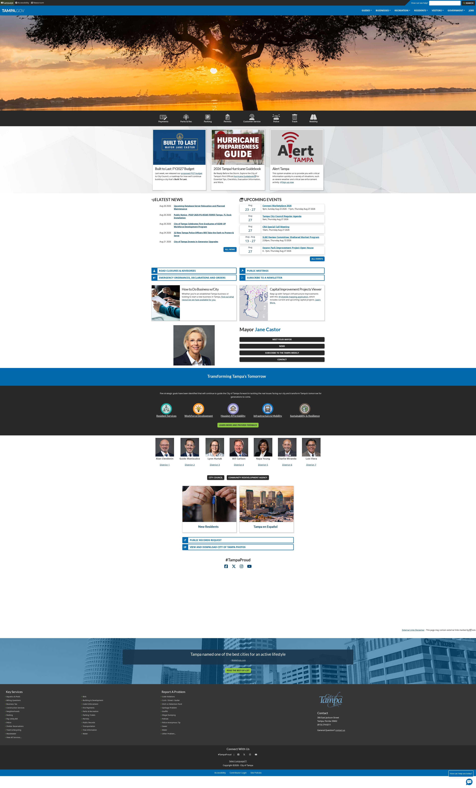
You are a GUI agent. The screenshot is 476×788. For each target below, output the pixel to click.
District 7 (311, 464)
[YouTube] (256, 754)
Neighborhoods (12, 711)
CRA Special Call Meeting (276, 226)
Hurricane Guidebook (244, 176)
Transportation (89, 726)
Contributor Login (238, 772)
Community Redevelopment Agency (247, 477)
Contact (282, 359)
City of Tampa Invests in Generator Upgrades (196, 241)
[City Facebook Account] (226, 566)
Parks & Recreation (90, 711)
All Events (317, 259)
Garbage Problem (169, 708)
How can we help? (419, 3)
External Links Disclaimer (413, 630)
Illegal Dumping (169, 715)
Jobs (471, 10)
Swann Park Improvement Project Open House (288, 247)
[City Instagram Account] (241, 566)
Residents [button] (420, 10)
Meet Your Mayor (282, 339)
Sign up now (288, 182)
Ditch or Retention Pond (172, 704)
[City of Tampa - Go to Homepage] (13, 10)
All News (230, 249)
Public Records (89, 722)
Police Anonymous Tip (171, 722)
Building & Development (93, 700)
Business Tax (11, 704)
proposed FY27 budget (191, 173)
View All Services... (14, 737)
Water (85, 733)
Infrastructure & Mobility (267, 415)
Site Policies (256, 772)
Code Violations (168, 696)
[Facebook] (238, 754)
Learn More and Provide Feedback (238, 425)
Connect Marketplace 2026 (277, 205)
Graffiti (165, 711)
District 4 (239, 464)
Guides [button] (366, 10)
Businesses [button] (382, 10)
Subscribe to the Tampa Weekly (282, 352)
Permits (86, 719)
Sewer (164, 726)
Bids (84, 696)
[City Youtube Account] (249, 566)
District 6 (287, 464)
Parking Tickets (89, 715)
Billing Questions (13, 700)
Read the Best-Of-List (238, 670)
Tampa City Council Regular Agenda (282, 216)
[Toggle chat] (469, 781)
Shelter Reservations (15, 726)
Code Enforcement (90, 704)
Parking (9, 715)
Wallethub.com (239, 660)
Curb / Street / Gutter (171, 700)
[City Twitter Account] (234, 566)
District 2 (190, 464)
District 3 (215, 464)
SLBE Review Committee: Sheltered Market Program (291, 237)
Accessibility (220, 772)
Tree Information (90, 730)
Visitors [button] (437, 10)
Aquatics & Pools (13, 696)
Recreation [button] (401, 10)
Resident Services (166, 415)
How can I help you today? (461, 773)
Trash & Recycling (13, 730)
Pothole (165, 719)
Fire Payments (88, 708)
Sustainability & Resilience (305, 415)
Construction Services (15, 708)
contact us (340, 730)
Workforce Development (198, 415)
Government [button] (455, 10)
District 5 (263, 464)
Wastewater (11, 733)
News (282, 346)
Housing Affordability (233, 415)
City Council (216, 477)
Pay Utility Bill (12, 719)
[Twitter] (244, 754)
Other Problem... (169, 733)
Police (8, 722)
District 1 (165, 464)
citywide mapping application (294, 296)
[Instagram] (250, 754)
